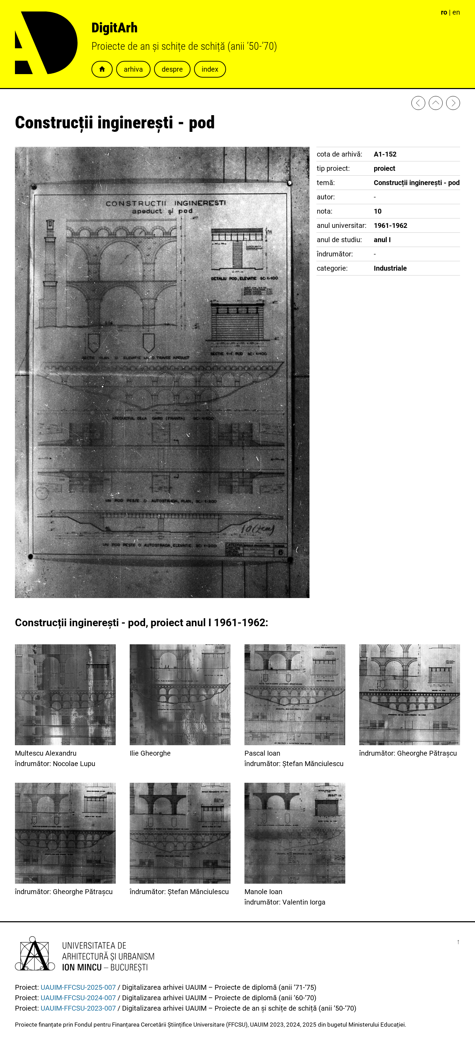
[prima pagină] (436, 104)
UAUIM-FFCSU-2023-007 (78, 1008)
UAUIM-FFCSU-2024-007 (78, 998)
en (456, 12)
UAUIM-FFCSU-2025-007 (78, 987)
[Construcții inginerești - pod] (418, 104)
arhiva (133, 69)
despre (172, 69)
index (210, 69)
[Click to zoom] (162, 595)
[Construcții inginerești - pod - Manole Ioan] (453, 104)
